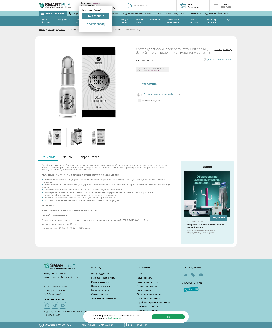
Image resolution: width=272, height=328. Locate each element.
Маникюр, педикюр (212, 20)
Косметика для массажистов (174, 20)
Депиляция (155, 19)
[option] (55, 137)
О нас (158, 13)
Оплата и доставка (176, 13)
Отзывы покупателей (147, 285)
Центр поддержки (100, 273)
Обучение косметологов (149, 294)
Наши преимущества (147, 281)
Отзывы (67, 157)
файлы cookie (115, 318)
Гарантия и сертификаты (103, 277)
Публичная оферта (100, 285)
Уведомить (149, 84)
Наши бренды (46, 20)
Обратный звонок (218, 13)
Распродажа (64, 19)
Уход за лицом (124, 20)
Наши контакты (144, 277)
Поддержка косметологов (136, 13)
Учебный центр (137, 324)
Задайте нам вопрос (58, 324)
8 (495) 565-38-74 (52, 273)
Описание (48, 157)
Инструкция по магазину (97, 324)
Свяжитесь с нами (100, 294)
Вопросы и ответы (100, 290)
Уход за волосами (194, 20)
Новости (113, 13)
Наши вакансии (144, 290)
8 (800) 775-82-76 (52, 277)
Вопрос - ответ (89, 157)
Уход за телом (139, 20)
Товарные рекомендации (103, 298)
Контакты (196, 13)
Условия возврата (100, 281)
